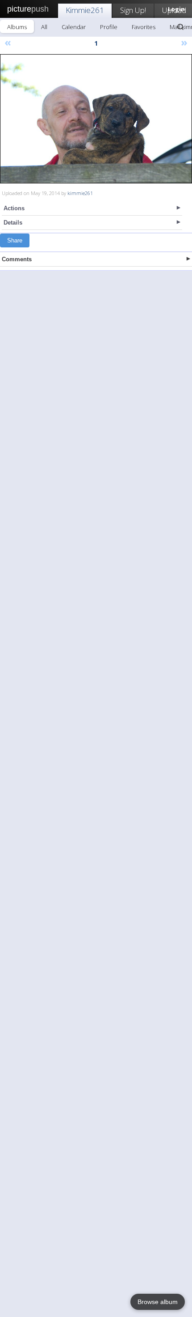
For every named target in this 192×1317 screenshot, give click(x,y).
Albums (17, 27)
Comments (17, 259)
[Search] (180, 27)
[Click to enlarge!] (96, 118)
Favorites (143, 27)
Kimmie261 (85, 10)
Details (13, 222)
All (44, 27)
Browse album (158, 1301)
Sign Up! (133, 10)
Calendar (74, 27)
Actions (14, 208)
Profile (108, 27)
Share (14, 240)
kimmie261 (80, 193)
